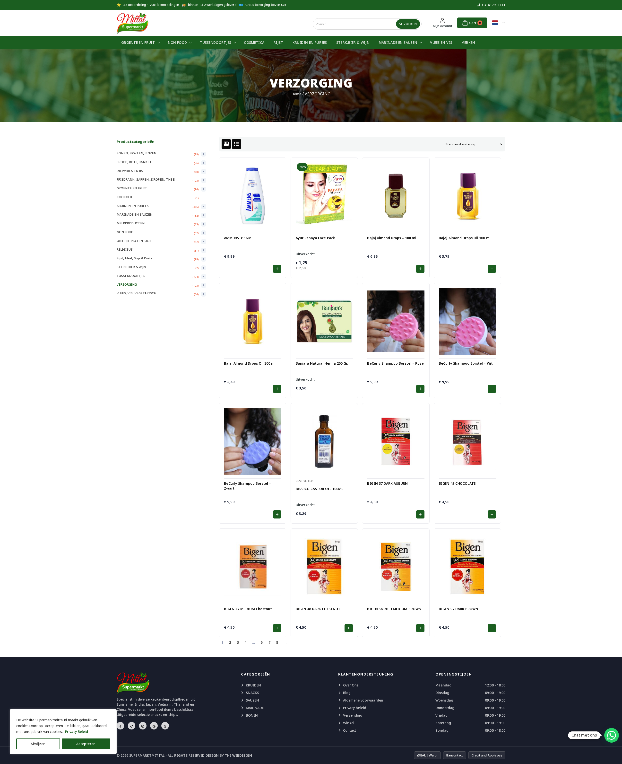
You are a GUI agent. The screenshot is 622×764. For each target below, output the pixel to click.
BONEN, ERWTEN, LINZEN (136, 153)
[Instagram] (143, 725)
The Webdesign (238, 755)
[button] (277, 269)
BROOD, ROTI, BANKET (134, 162)
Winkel (348, 722)
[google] (154, 725)
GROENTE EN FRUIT (138, 42)
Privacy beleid (354, 707)
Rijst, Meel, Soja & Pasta (134, 258)
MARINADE (255, 707)
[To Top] (613, 754)
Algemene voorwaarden (363, 700)
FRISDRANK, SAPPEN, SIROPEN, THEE (146, 179)
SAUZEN (252, 700)
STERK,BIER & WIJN (353, 42)
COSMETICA (254, 42)
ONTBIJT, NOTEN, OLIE (134, 240)
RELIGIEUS (125, 249)
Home (296, 94)
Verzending (353, 715)
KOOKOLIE (125, 197)
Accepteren (86, 743)
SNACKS (252, 692)
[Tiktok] (131, 725)
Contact (349, 730)
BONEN (252, 715)
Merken (468, 42)
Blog (347, 692)
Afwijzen (38, 743)
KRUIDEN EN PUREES (310, 42)
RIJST (278, 42)
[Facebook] (120, 725)
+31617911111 (493, 4)
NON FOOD (177, 42)
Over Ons (350, 685)
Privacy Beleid (76, 731)
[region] (63, 731)
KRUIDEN (253, 685)
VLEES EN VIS (441, 42)
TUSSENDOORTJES (215, 42)
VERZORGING (127, 284)
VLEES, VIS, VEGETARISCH (136, 293)
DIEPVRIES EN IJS (130, 170)
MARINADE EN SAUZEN (398, 42)
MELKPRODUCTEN (131, 223)
